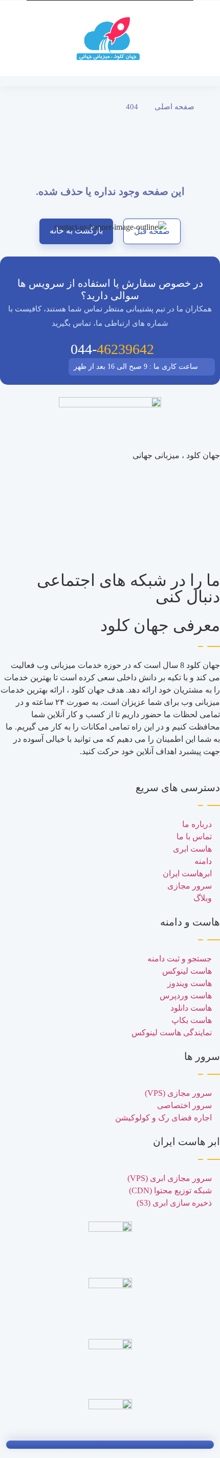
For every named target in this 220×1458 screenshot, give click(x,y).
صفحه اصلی (174, 107)
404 (132, 107)
